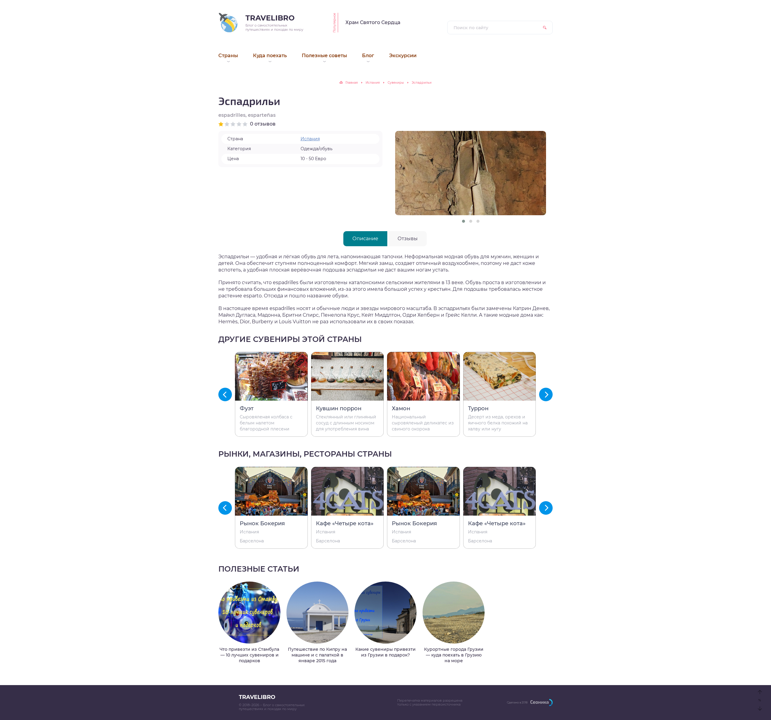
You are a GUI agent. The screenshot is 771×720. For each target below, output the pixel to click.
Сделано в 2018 (517, 702)
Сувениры (396, 83)
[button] (463, 221)
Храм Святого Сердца (372, 22)
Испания (373, 83)
